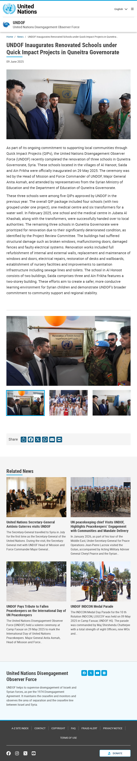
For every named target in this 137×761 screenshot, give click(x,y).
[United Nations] (20, 9)
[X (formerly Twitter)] (25, 753)
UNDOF (19, 22)
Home (9, 36)
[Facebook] (84, 673)
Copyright (58, 728)
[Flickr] (104, 673)
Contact (39, 728)
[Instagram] (17, 753)
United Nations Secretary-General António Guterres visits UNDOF (30, 524)
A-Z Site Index (20, 728)
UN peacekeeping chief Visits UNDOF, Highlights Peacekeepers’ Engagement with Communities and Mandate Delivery (99, 526)
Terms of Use (68, 737)
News (20, 36)
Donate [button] (117, 753)
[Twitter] (91, 673)
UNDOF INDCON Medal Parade (92, 606)
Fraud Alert (89, 728)
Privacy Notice (112, 728)
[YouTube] (97, 673)
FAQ (73, 728)
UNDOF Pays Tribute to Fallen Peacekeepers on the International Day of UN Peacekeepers (36, 610)
